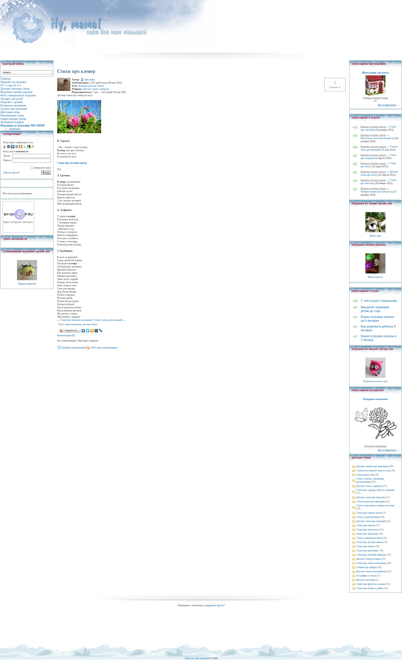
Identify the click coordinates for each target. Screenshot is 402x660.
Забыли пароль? (11, 172)
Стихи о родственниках (368, 517)
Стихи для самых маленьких (371, 563)
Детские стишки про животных (372, 466)
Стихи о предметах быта (369, 537)
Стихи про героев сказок (369, 512)
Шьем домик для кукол (375, 72)
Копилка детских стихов (91, 85)
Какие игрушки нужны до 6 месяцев (377, 318)
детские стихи (89, 324)
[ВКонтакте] (83, 330)
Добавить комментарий (74, 347)
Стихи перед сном (365, 474)
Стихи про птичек (365, 525)
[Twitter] (87, 330)
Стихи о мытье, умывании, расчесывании (370, 480)
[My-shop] (18, 232)
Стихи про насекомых (367, 529)
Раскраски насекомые (375, 446)
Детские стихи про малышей (371, 521)
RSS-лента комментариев (104, 347)
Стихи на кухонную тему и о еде (373, 470)
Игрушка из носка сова (375, 381)
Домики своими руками (375, 97)
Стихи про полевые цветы (72, 162)
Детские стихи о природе (96, 89)
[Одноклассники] (92, 330)
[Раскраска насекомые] (375, 442)
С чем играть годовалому (379, 300)
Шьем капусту (375, 277)
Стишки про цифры (366, 567)
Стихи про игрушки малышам (76, 319)
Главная (55, 19)
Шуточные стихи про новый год (377, 138)
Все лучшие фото (387, 104)
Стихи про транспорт (367, 533)
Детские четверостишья (368, 558)
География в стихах (366, 575)
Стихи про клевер (99, 19)
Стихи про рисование (367, 550)
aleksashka (89, 79)
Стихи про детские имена (369, 542)
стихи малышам (72, 324)
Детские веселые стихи (75, 19)
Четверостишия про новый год (377, 191)
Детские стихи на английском (371, 571)
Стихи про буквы (365, 546)
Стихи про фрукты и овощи (370, 584)
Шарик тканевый (27, 283)
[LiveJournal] (101, 330)
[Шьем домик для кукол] (375, 94)
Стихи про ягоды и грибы (369, 588)
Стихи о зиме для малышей (108, 319)
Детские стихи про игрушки (370, 497)
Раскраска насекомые (375, 399)
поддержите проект (214, 605)
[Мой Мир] (96, 330)
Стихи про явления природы (371, 554)
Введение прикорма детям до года (375, 309)
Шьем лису (375, 235)
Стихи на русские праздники (371, 501)
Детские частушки (365, 579)
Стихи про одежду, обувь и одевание (375, 490)
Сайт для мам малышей (196, 658)
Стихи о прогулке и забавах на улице (375, 505)
